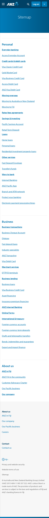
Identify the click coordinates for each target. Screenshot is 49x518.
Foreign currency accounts (14, 324)
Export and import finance (13, 347)
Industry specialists (10, 249)
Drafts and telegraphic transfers (16, 335)
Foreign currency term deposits (16, 330)
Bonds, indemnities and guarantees (18, 341)
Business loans (8, 284)
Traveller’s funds (9, 168)
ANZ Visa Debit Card (11, 89)
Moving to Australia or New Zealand (18, 101)
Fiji (6, 459)
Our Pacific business (11, 388)
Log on (36, 4)
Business (7, 222)
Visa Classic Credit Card (12, 66)
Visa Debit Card (9, 261)
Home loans (7, 140)
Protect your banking (11, 197)
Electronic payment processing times (18, 203)
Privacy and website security (13, 464)
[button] (44, 4)
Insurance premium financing (15, 301)
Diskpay (5, 238)
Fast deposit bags (9, 244)
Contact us (6, 447)
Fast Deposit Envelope (12, 163)
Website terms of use (10, 469)
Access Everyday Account (13, 55)
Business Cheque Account (13, 232)
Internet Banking (9, 180)
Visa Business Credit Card (13, 78)
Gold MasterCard (9, 72)
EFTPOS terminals (10, 272)
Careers (5, 432)
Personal (7, 44)
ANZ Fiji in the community (14, 377)
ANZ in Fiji (6, 415)
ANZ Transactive (9, 255)
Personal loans (8, 145)
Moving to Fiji (8, 107)
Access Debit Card (10, 84)
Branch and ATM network (13, 191)
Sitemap (5, 474)
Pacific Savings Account (12, 124)
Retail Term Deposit (10, 130)
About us (8, 366)
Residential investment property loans (19, 151)
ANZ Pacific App (9, 185)
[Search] (28, 4)
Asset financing (9, 295)
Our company (8, 394)
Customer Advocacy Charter (14, 382)
